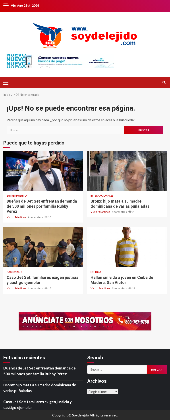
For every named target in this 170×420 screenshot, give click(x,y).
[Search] (164, 82)
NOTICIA (96, 272)
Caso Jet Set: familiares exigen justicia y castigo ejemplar (43, 247)
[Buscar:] (65, 130)
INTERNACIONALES (102, 195)
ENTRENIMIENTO (17, 195)
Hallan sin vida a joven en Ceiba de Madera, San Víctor (127, 247)
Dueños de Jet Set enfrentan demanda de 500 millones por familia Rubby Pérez (43, 171)
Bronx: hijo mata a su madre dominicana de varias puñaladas (127, 171)
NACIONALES (14, 272)
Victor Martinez (17, 217)
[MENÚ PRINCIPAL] (7, 82)
